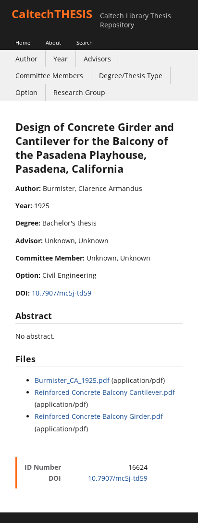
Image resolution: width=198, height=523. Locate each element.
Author (26, 58)
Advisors (97, 58)
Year (60, 58)
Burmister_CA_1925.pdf (72, 380)
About (53, 42)
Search (84, 42)
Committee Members (49, 75)
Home (22, 42)
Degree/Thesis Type (130, 75)
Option (26, 92)
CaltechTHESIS (52, 14)
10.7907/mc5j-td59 (61, 292)
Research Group (79, 92)
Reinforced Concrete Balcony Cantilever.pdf (105, 392)
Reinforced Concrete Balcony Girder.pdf (99, 416)
